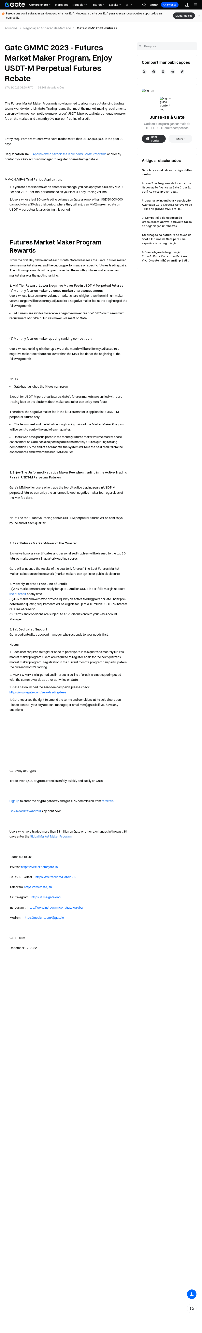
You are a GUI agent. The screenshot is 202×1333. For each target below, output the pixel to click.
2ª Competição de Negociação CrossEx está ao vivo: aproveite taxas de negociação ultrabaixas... (167, 222)
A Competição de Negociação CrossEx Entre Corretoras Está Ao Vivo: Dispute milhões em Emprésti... (165, 256)
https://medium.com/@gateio (44, 917)
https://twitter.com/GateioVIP (56, 877)
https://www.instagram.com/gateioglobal (55, 907)
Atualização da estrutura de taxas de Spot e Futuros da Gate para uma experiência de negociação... (166, 239)
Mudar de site (184, 15)
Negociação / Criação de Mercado (47, 28)
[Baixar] (191, 1294)
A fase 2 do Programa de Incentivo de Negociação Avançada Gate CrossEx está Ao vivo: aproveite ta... (166, 187)
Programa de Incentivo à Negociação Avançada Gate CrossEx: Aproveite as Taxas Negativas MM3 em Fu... (167, 205)
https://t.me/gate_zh (38, 887)
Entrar (154, 4)
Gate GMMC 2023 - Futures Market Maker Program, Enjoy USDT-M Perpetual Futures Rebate (99, 28)
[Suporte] (191, 1308)
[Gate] (15, 4)
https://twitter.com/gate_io (39, 867)
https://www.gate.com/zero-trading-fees (37, 692)
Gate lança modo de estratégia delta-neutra (167, 172)
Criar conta (169, 4)
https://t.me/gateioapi (46, 897)
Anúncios (11, 28)
